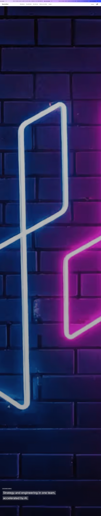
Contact (92, 4)
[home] (5, 4)
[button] (22, 4)
